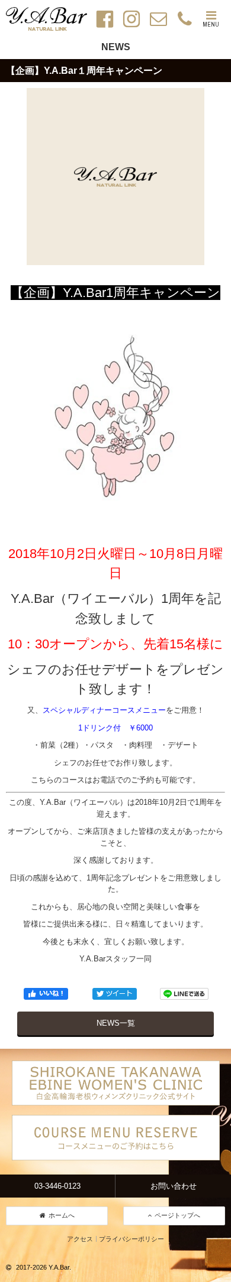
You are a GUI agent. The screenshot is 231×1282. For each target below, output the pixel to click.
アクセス (80, 1238)
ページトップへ (177, 1215)
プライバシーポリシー (131, 1238)
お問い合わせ (173, 1186)
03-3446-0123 (57, 1186)
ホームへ (62, 1215)
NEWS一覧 (116, 1023)
